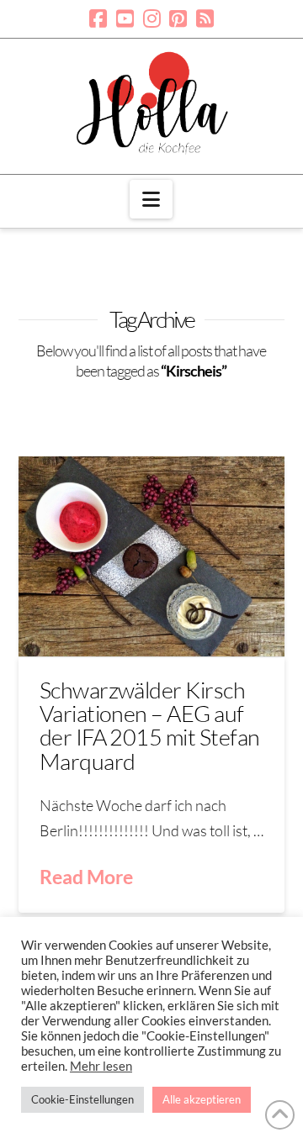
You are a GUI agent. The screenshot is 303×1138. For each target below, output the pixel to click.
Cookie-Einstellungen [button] (82, 1099)
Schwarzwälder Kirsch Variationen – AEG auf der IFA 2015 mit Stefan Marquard (150, 725)
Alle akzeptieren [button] (201, 1099)
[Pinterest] (178, 18)
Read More (86, 876)
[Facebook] (98, 18)
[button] (151, 199)
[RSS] (205, 18)
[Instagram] (152, 18)
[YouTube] (125, 18)
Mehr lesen (101, 1066)
